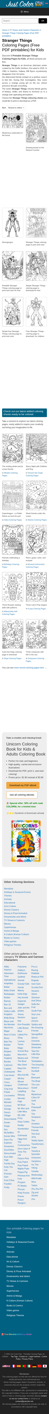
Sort (4, 108)
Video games (10, 941)
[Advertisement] (24, 180)
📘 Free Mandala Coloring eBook (16, 1334)
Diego (7, 1126)
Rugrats (35, 980)
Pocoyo (21, 1189)
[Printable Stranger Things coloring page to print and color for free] (12, 280)
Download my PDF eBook (22, 785)
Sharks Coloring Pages (37, 520)
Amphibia (8, 983)
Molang (21, 1095)
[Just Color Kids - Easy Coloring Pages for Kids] (6, 1366)
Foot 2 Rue (9, 1180)
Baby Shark (9, 990)
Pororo (21, 1196)
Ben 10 (7, 1004)
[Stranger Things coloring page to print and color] (36, 237)
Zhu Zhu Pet (37, 1189)
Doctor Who (9, 1136)
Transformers (37, 1144)
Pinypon (21, 1182)
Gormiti (21, 980)
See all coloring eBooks (22, 795)
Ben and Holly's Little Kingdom (9, 1011)
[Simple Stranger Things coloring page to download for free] (36, 280)
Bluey (6, 1038)
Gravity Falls (23, 984)
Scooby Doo (37, 987)
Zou (33, 1199)
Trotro (34, 1147)
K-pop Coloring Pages (37, 609)
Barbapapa (9, 994)
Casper (7, 1079)
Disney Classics (11, 910)
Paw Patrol (23, 1162)
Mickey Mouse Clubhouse (23, 1081)
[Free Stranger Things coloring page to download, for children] (36, 326)
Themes (8, 896)
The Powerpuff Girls (36, 1107)
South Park (36, 1011)
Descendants (10, 1119)
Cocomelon (9, 1095)
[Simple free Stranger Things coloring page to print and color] (12, 326)
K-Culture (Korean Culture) (16, 934)
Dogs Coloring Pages (13, 658)
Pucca (34, 967)
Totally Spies (37, 1140)
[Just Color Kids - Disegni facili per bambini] (29, 1366)
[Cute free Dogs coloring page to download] (12, 648)
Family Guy (9, 1163)
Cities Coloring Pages (13, 520)
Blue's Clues (10, 1035)
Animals (8, 899)
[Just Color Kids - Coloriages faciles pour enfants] (13, 1366)
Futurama (22, 967)
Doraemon (9, 1146)
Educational (9, 903)
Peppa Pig (22, 1172)
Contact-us (23, 1356)
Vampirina (36, 1161)
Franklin (8, 1184)
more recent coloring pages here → (30, 668)
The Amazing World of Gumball (37, 1068)
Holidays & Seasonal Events (17, 892)
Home (4, 30)
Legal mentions (34, 1356)
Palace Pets (23, 1158)
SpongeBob (36, 1034)
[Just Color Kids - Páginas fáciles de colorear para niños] (19, 1366)
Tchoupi (35, 1058)
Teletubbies (36, 1061)
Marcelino (22, 1054)
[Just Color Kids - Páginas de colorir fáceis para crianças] (24, 1366)
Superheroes (10, 927)
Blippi (6, 1031)
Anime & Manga (11, 931)
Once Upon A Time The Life (24, 1152)
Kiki (19, 1021)
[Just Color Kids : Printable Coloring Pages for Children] (24, 4)
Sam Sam (36, 984)
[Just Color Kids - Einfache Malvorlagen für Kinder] (34, 1366)
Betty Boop (9, 1018)
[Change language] (46, 3)
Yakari (34, 1185)
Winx (33, 1182)
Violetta (34, 1171)
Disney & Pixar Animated (15, 913)
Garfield (21, 977)
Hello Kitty (22, 994)
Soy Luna (35, 1014)
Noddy (21, 1125)
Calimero (8, 1065)
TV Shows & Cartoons (14, 920)
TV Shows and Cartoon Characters (24, 30)
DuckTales (9, 1150)
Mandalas (8, 889)
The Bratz (35, 1081)
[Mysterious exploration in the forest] (12, 127)
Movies (7, 924)
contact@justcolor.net (24, 1401)
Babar (7, 987)
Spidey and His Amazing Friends (37, 1027)
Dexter (7, 1122)
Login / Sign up (42, 3)
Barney (7, 1001)
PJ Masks (22, 1186)
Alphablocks (10, 980)
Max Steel (22, 1065)
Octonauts (22, 1135)
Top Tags (14, 1356)
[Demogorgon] (12, 237)
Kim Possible (24, 1024)
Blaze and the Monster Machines (9, 1024)
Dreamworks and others (15, 917)
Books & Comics (11, 938)
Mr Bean (21, 1105)
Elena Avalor (10, 1153)
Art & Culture (10, 906)
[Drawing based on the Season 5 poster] (36, 142)
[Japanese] (45, 1366)
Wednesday (36, 1175)
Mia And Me (23, 1075)
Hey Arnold (23, 997)
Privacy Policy (27, 1359)
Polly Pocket (23, 1193)
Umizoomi (36, 1158)
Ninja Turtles (23, 1122)
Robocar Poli (37, 977)
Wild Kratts (36, 1178)
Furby (6, 1187)
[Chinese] (40, 1366)
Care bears (9, 1075)
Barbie (7, 997)
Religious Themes (12, 945)
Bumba (7, 1061)
